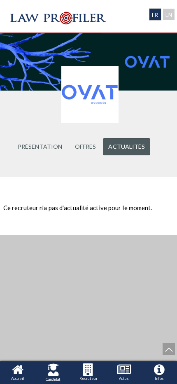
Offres (85, 146)
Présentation (40, 146)
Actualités (126, 146)
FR (155, 15)
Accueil (17, 378)
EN (168, 15)
